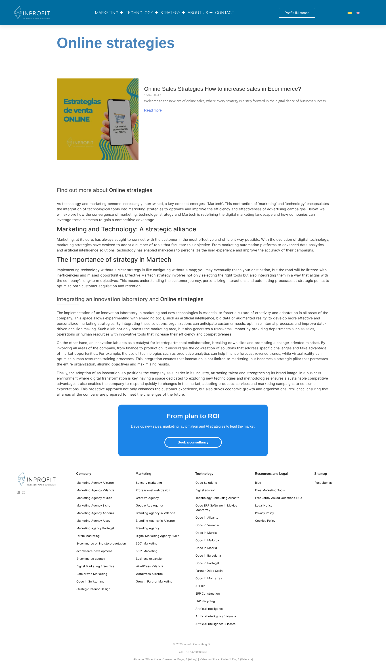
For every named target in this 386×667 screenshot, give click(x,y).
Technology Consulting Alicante (217, 498)
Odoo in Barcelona (208, 555)
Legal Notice (264, 505)
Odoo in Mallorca (207, 540)
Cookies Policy (265, 520)
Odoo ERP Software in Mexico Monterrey (216, 508)
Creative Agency (147, 498)
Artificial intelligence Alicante (215, 624)
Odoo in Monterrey (208, 578)
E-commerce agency (90, 558)
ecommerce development (94, 551)
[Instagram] (23, 492)
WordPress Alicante (149, 574)
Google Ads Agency (150, 505)
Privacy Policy (264, 513)
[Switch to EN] (358, 13)
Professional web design (153, 490)
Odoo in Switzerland (90, 581)
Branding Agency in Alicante (155, 520)
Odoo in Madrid (206, 548)
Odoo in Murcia (206, 532)
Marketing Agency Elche (93, 505)
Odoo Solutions (206, 482)
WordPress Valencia (149, 566)
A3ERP (200, 586)
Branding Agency (147, 528)
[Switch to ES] (349, 13)
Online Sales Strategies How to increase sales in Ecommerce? (222, 88)
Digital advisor (205, 490)
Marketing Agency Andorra (95, 513)
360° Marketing (146, 543)
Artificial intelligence (209, 608)
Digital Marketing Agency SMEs (157, 536)
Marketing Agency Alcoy (93, 520)
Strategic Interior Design (93, 589)
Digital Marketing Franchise (95, 566)
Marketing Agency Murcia (94, 498)
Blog (258, 482)
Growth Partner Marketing (154, 581)
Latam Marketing (88, 536)
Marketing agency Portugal (95, 528)
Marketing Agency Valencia (95, 490)
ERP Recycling (205, 601)
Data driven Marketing (91, 574)
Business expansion (150, 558)
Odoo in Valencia (207, 525)
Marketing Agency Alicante (95, 482)
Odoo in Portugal (207, 563)
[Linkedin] (18, 492)
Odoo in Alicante (206, 517)
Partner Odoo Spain (209, 570)
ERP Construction (207, 593)
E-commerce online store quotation (101, 543)
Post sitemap (324, 482)
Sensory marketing (149, 482)
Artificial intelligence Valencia (215, 616)
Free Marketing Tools (270, 490)
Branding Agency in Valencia (155, 513)
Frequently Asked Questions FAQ (278, 498)
